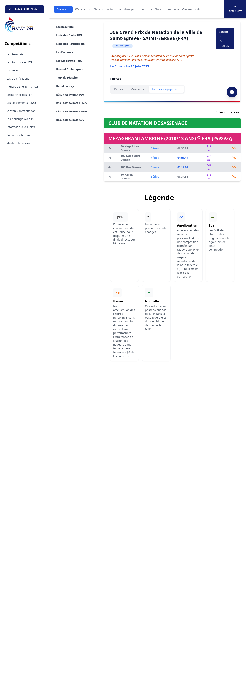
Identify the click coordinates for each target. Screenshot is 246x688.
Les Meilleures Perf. (69, 60)
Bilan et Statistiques (69, 69)
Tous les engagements (166, 89)
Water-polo (83, 9)
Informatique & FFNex (21, 127)
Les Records (14, 70)
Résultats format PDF (70, 94)
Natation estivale (167, 9)
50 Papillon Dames (128, 176)
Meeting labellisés (18, 143)
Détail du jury (65, 86)
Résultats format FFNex (71, 103)
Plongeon (130, 9)
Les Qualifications (18, 78)
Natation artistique (107, 9)
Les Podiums (64, 52)
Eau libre (146, 9)
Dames (118, 89)
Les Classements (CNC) (21, 103)
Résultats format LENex (71, 111)
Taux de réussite (67, 77)
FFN (197, 9)
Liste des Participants (70, 44)
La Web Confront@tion (21, 111)
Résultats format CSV (70, 120)
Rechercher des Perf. (20, 94)
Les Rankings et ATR (19, 62)
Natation (63, 9)
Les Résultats (15, 54)
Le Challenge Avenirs (20, 119)
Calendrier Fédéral (19, 135)
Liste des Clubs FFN (69, 35)
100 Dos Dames (131, 167)
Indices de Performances (23, 86)
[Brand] (24, 24)
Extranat (235, 11)
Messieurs (137, 89)
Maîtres (187, 9)
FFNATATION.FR (26, 9)
